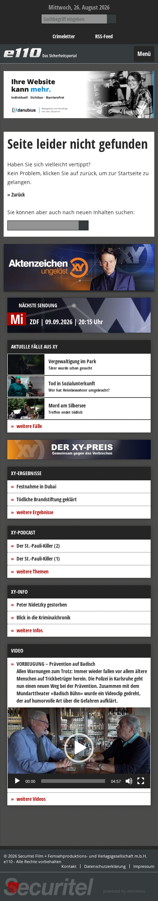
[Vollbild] (140, 781)
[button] (79, 748)
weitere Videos (31, 798)
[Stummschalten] (129, 781)
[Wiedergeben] (17, 781)
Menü (144, 54)
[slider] (73, 781)
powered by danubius (124, 891)
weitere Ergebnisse (35, 512)
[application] (79, 747)
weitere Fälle (29, 426)
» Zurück (16, 194)
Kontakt (68, 866)
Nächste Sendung (38, 305)
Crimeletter (64, 36)
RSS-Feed (104, 36)
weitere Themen (33, 571)
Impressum (143, 866)
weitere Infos (30, 630)
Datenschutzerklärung (105, 866)
